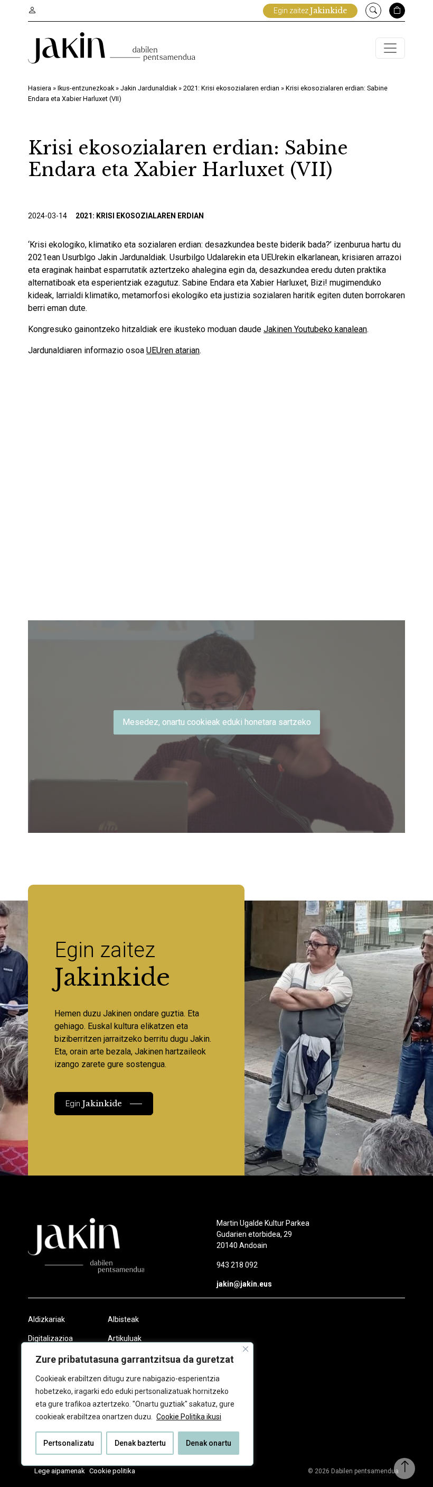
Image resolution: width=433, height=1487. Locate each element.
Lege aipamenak (59, 1471)
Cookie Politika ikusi (188, 1416)
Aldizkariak (46, 1319)
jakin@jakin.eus (244, 1284)
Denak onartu (208, 1443)
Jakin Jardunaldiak (148, 88)
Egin (93, 1103)
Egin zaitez (310, 10)
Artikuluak (125, 1338)
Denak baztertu (140, 1443)
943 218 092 (237, 1265)
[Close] (245, 1349)
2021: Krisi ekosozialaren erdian (231, 88)
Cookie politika (112, 1471)
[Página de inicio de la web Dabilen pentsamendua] (111, 48)
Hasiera (39, 88)
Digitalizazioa (50, 1338)
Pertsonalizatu (68, 1443)
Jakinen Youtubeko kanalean (315, 329)
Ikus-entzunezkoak (86, 88)
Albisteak (123, 1319)
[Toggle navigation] (390, 48)
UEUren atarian (173, 350)
